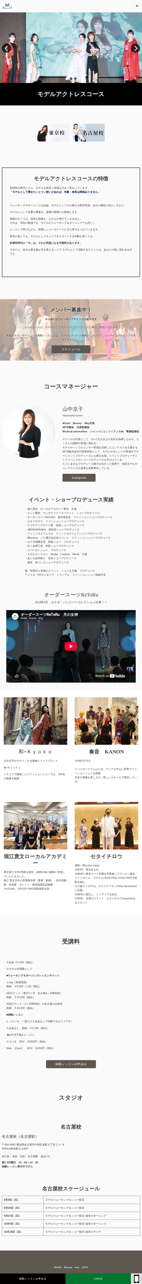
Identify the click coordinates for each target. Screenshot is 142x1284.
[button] (66, 78)
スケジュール (71, 349)
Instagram (79, 477)
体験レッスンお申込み (33, 1278)
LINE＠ (98, 1278)
